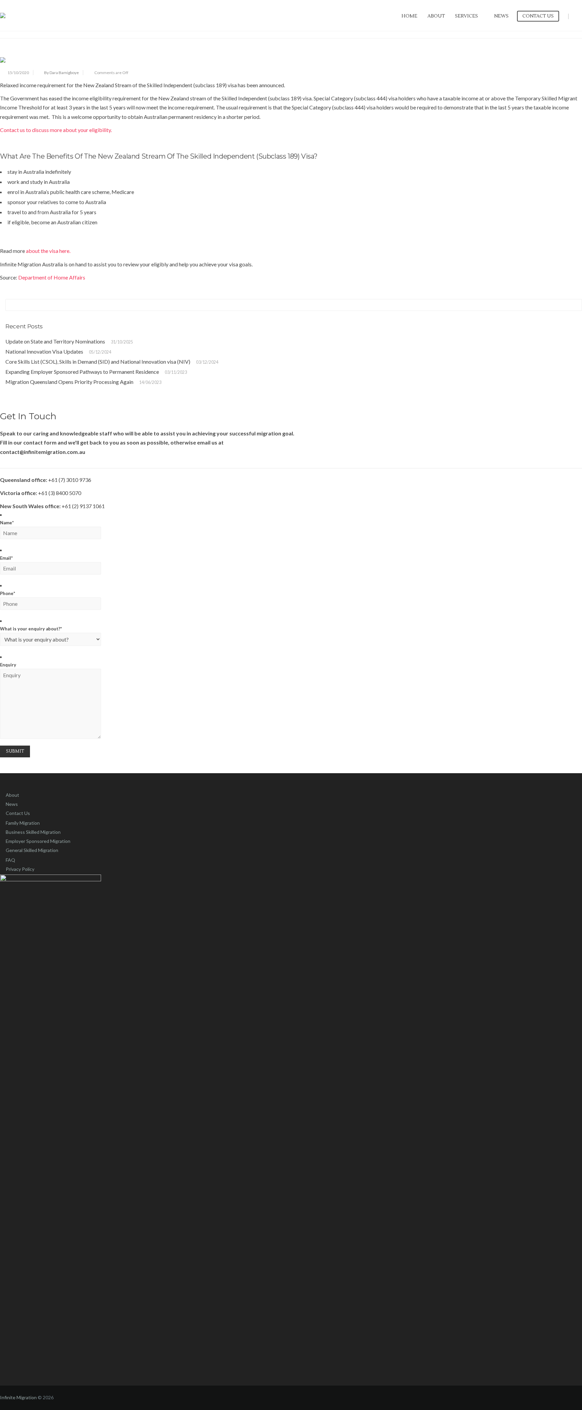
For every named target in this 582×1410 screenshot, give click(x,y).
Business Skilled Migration (33, 832)
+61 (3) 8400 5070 (59, 493)
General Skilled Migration (32, 850)
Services (466, 16)
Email (6, 558)
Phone (7, 593)
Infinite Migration (18, 1397)
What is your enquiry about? (31, 628)
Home (409, 16)
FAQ (10, 860)
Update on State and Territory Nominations (55, 341)
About (436, 16)
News (501, 16)
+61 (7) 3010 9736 (69, 480)
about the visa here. (48, 251)
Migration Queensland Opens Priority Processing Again (69, 382)
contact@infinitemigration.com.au (42, 452)
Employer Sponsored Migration (38, 841)
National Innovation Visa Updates (44, 351)
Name (7, 522)
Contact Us (538, 16)
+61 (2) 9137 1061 (83, 506)
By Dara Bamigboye (61, 72)
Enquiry (8, 664)
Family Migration (23, 823)
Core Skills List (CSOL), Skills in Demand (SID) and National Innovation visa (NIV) (97, 361)
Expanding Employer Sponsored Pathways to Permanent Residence (82, 371)
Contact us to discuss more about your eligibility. (56, 130)
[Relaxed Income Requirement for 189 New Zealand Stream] (291, 60)
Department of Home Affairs (51, 277)
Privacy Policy (20, 869)
